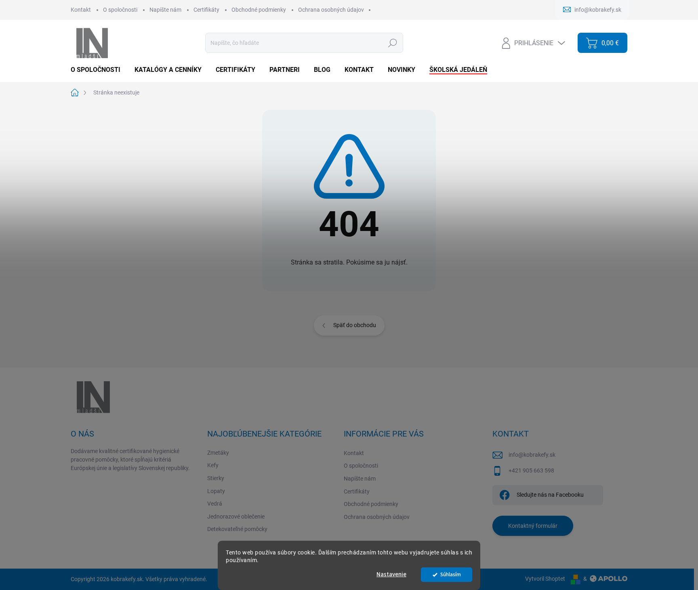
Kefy (213, 465)
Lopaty (216, 491)
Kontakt (81, 9)
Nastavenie (391, 574)
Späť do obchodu (354, 325)
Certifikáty (206, 9)
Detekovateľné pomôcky (237, 529)
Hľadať (392, 43)
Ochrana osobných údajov (331, 9)
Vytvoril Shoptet (545, 578)
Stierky (215, 478)
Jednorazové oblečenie (236, 516)
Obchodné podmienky (258, 9)
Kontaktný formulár (532, 526)
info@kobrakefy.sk (532, 454)
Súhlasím (450, 574)
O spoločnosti (120, 9)
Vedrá (214, 503)
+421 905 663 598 (531, 470)
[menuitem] (98, 70)
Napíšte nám (165, 9)
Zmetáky (218, 452)
